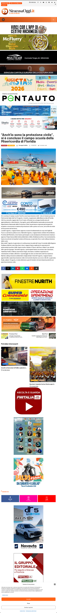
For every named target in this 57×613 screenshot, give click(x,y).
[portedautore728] (28, 281)
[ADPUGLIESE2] (28, 324)
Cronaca (33, 363)
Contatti (4, 5)
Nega (28, 603)
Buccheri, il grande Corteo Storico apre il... (14, 384)
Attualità (4, 145)
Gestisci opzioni (28, 607)
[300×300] (28, 472)
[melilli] (28, 436)
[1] (28, 575)
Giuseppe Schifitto (23, 145)
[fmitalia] (28, 110)
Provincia (13, 380)
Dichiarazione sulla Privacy (31, 610)
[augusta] (28, 83)
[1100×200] (28, 69)
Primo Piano (11, 145)
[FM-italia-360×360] (28, 401)
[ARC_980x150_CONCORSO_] (28, 29)
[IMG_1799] (28, 295)
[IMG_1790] (28, 98)
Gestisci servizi (5, 595)
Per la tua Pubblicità (15, 3)
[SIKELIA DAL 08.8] (28, 123)
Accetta (28, 599)
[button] (55, 584)
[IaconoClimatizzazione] (28, 206)
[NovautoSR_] (28, 527)
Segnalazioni (5, 3)
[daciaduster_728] (28, 193)
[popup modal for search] (53, 19)
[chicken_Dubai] (28, 42)
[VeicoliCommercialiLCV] (28, 57)
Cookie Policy (22, 610)
